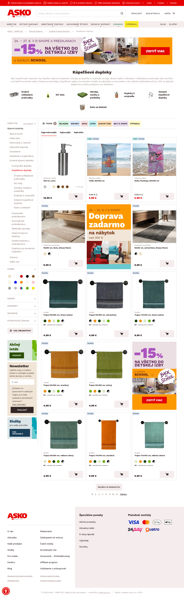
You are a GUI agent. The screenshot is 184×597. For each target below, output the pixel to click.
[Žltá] (33, 288)
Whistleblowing (13, 581)
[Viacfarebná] (21, 288)
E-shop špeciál (86, 534)
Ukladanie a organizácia (21, 156)
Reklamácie (46, 531)
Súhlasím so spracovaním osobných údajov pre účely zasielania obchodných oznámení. (22, 394)
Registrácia (153, 13)
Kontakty (173, 3)
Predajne (160, 3)
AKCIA (84, 124)
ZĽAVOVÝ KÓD (104, 124)
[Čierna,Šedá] (49, 253)
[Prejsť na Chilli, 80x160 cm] (109, 159)
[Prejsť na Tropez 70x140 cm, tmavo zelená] (154, 293)
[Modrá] (15, 282)
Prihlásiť (136, 13)
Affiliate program (49, 562)
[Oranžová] (21, 282)
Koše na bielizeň (22, 207)
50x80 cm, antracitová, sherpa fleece (151, 246)
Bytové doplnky (15, 128)
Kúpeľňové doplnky (21, 170)
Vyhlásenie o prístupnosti (53, 568)
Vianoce (14, 257)
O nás (10, 531)
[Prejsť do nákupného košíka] (170, 13)
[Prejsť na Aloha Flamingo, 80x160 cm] (154, 159)
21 (117, 494)
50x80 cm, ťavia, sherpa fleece (57, 246)
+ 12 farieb (79, 187)
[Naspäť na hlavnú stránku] (19, 13)
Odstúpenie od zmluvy (51, 537)
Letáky (149, 3)
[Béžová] (9, 276)
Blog (163, 24)
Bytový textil (16, 134)
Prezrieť (16, 355)
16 (113, 494)
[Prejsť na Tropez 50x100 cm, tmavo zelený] (63, 293)
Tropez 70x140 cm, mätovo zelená (149, 454)
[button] (6, 591)
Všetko (123, 494)
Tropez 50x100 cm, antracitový (102, 313)
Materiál (12, 313)
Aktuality (12, 537)
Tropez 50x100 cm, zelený (100, 384)
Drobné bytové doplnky (22, 160)
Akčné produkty (87, 522)
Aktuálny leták (86, 528)
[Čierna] (27, 276)
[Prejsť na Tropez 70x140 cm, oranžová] (109, 434)
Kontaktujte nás (48, 550)
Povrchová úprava (18, 320)
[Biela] (15, 276)
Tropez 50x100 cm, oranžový (56, 384)
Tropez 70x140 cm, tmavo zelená (149, 313)
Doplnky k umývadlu (24, 195)
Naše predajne (14, 543)
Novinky (83, 546)
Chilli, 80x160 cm (97, 179)
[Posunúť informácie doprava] (141, 3)
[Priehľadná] (27, 282)
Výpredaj (83, 540)
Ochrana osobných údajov (50, 576)
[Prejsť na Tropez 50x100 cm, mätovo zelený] (63, 434)
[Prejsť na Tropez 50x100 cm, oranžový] (63, 364)
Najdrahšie (78, 132)
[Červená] (21, 276)
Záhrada (118, 24)
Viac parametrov (22, 331)
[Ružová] (33, 282)
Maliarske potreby (21, 228)
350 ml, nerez (49, 179)
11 (109, 494)
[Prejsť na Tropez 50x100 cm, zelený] (109, 364)
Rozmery (12, 306)
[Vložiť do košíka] (76, 196)
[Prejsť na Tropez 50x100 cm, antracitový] (109, 293)
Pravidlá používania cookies (50, 581)
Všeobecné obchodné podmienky (19, 576)
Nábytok (12, 123)
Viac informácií (19, 404)
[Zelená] (27, 288)
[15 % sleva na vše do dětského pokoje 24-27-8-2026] (92, 63)
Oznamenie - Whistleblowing (55, 556)
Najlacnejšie (65, 132)
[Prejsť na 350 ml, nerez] (63, 159)
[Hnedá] (33, 276)
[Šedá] (9, 288)
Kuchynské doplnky (22, 166)
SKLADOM (63, 124)
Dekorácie (15, 138)
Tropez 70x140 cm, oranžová (101, 454)
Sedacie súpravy (100, 24)
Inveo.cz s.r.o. (104, 592)
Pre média (12, 556)
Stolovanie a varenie (20, 142)
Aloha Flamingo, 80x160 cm (146, 179)
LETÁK (93, 124)
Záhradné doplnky (19, 147)
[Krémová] (9, 282)
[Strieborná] (15, 288)
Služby (173, 24)
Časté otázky (46, 543)
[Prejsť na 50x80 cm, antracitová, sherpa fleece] (154, 226)
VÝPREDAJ (135, 124)
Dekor (11, 298)
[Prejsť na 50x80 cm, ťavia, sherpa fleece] (63, 226)
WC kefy (18, 183)
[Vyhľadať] (122, 13)
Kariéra (11, 562)
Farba (10, 269)
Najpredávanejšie (49, 132)
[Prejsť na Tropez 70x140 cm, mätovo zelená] (154, 434)
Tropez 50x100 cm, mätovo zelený (58, 454)
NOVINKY (75, 124)
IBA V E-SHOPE (120, 124)
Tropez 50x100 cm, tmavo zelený (58, 313)
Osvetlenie (15, 151)
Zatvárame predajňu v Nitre (136, 3)
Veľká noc (15, 261)
